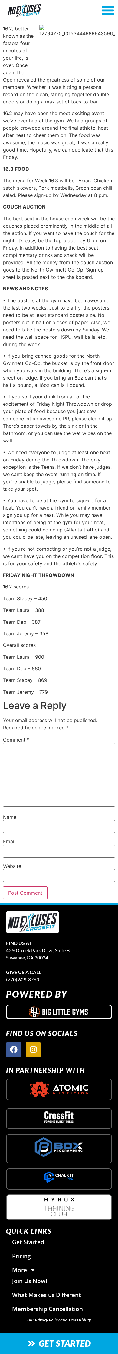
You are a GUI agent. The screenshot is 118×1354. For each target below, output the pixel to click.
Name (9, 817)
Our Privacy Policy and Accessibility (59, 1320)
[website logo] (41, 10)
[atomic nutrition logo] (59, 1089)
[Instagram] (33, 1049)
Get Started (28, 1242)
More (19, 1270)
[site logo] (32, 922)
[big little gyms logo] (59, 1011)
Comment (16, 739)
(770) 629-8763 (22, 979)
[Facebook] (13, 1049)
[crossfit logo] (59, 1117)
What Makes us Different (46, 1295)
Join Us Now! (29, 1281)
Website (12, 866)
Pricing (21, 1256)
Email (9, 841)
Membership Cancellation (47, 1309)
